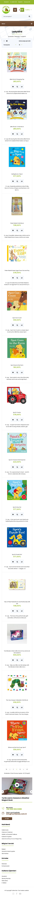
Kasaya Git (27, 2)
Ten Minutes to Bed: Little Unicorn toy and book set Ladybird (17, 652)
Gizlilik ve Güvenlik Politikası (9, 834)
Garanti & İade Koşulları (8, 851)
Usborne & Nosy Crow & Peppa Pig (11, 839)
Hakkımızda (5, 830)
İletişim (7, 818)
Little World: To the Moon (17, 126)
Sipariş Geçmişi (6, 878)
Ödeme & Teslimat (7, 832)
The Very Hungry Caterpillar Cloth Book (17, 700)
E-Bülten (4, 883)
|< (6, 769)
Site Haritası (5, 853)
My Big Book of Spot (17, 174)
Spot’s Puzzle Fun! (17, 554)
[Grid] (4, 41)
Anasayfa (11, 36)
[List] (6, 41)
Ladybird (23, 36)
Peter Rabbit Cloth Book (17, 223)
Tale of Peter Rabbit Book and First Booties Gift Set (17, 602)
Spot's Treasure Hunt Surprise (17, 460)
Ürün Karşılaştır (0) (24, 41)
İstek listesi (5, 880)
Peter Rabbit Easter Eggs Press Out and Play (17, 270)
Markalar (17, 36)
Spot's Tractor (17, 412)
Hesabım (6, 2)
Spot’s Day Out (17, 507)
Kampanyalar (6, 866)
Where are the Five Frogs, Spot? (17, 747)
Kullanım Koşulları (7, 836)
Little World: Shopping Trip (17, 79)
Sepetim (20, 2)
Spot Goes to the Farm (17, 365)
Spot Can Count (17, 318)
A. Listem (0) (13, 2)
